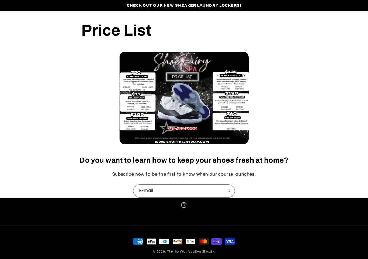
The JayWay (177, 251)
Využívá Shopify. (201, 251)
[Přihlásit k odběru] (228, 191)
